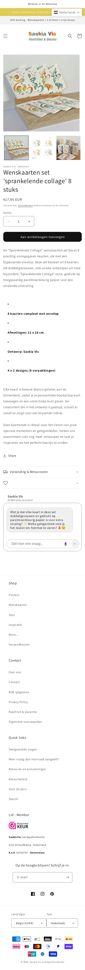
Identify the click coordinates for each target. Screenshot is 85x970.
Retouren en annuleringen (27, 769)
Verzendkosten (25, 205)
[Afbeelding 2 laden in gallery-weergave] (42, 148)
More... (13, 635)
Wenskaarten (18, 605)
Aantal (7, 213)
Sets (12, 615)
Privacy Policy (18, 702)
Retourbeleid (18, 779)
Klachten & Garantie (23, 712)
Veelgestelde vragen (23, 749)
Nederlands (58, 923)
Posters (14, 595)
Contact (14, 682)
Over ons (15, 672)
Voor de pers (18, 789)
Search (13, 799)
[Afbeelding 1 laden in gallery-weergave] (16, 148)
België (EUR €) (25, 923)
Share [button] (12, 456)
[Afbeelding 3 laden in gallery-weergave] (68, 148)
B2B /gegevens (19, 692)
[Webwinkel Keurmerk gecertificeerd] (18, 828)
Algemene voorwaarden (25, 722)
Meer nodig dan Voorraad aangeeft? (34, 759)
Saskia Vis (35, 961)
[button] (5, 36)
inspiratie (15, 625)
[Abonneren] (67, 877)
